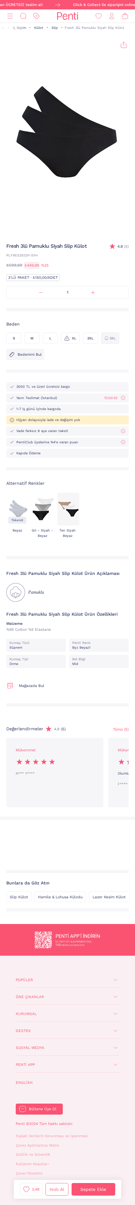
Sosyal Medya (30, 1048)
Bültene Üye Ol (43, 1109)
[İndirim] (36, 16)
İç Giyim (19, 28)
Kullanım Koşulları (32, 1164)
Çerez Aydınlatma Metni (37, 1145)
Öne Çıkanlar (30, 997)
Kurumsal (26, 1014)
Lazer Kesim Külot (109, 897)
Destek (23, 1031)
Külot (38, 28)
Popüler (24, 980)
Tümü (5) (121, 729)
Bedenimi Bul (30, 354)
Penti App (25, 1064)
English (24, 1082)
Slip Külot (19, 897)
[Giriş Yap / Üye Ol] (112, 16)
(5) (123, 246)
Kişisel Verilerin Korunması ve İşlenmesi (52, 1136)
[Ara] (23, 16)
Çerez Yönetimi (29, 1173)
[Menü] (10, 16)
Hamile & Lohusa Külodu (60, 897)
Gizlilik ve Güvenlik (33, 1154)
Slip (54, 28)
